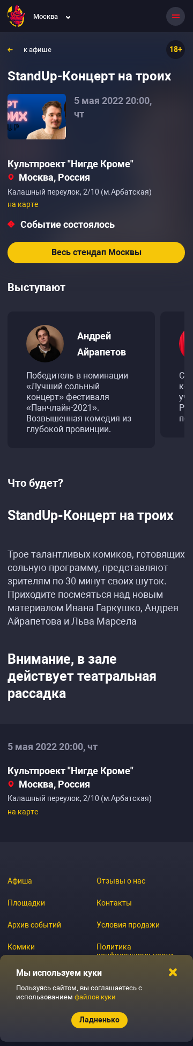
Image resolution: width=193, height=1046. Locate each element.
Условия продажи (128, 925)
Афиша (20, 881)
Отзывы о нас (120, 881)
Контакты (114, 903)
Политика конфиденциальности (134, 951)
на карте (23, 204)
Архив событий (34, 925)
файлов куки (95, 997)
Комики (21, 947)
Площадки (26, 903)
